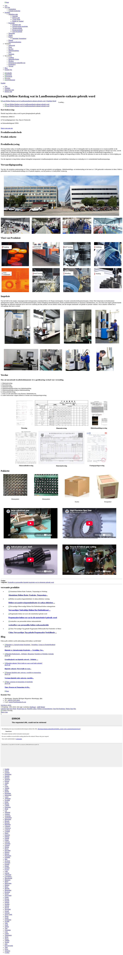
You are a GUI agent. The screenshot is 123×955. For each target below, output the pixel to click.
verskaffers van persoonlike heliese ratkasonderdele (28, 625)
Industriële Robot (13, 59)
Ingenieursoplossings (14, 42)
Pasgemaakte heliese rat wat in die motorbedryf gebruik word (32, 618)
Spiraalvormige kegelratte (20, 26)
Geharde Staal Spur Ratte (8, 709)
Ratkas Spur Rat (71, 709)
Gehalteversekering (14, 11)
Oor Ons (7, 7)
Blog (6, 68)
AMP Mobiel (41, 707)
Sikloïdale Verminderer (19, 38)
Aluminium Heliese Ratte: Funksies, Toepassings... (28, 595)
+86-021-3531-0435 (13, 700)
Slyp (9, 52)
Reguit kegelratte (17, 30)
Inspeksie (11, 54)
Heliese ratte (16, 18)
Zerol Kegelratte (17, 31)
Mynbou (11, 61)
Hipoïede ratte (16, 24)
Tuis (6, 5)
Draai (10, 47)
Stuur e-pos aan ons (7, 128)
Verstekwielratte (17, 28)
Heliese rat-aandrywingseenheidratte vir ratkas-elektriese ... (31, 603)
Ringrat (10, 40)
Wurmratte (11, 33)
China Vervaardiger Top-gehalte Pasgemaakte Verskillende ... (32, 632)
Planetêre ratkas (32, 709)
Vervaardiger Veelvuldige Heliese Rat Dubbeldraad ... (29, 610)
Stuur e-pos (4, 712)
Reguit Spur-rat (21, 709)
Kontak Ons (8, 69)
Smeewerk (11, 45)
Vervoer (10, 66)
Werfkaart (33, 707)
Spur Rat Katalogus (59, 709)
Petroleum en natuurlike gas (16, 63)
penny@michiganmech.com (17, 702)
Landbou (11, 57)
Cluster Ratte (16, 19)
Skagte (10, 35)
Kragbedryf (11, 64)
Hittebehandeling (13, 50)
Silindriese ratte (13, 14)
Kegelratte (11, 23)
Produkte (7, 12)
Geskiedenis (12, 9)
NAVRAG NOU (6, 705)
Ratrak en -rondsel (17, 21)
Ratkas (10, 37)
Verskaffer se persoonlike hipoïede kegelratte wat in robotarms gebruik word (31, 582)
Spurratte (15, 16)
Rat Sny (10, 49)
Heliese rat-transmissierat (44, 709)
